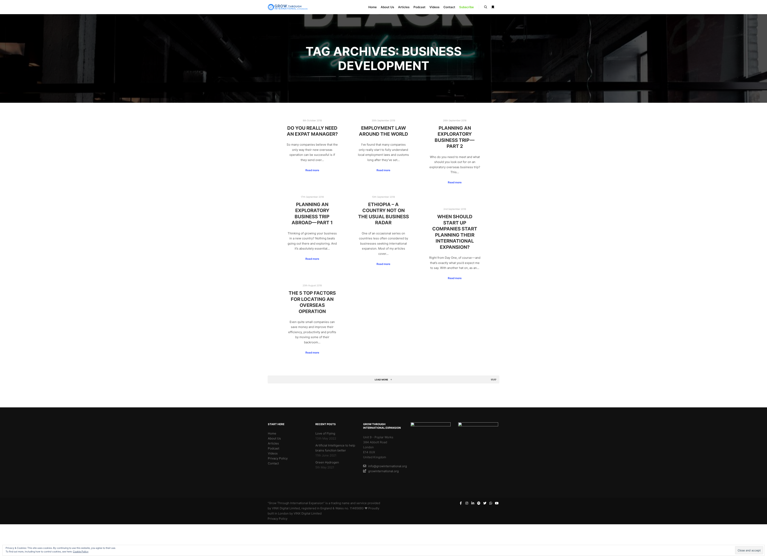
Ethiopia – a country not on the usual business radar (383, 213)
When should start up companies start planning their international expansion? (454, 232)
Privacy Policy (278, 458)
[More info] (492, 7)
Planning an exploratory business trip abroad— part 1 (312, 213)
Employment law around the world (383, 131)
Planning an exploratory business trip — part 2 (455, 137)
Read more (312, 170)
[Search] (485, 7)
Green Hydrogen (327, 462)
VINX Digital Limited (308, 513)
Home (272, 433)
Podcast (273, 448)
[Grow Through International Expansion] (288, 7)
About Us (274, 438)
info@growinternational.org (386, 466)
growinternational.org (383, 471)
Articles (273, 443)
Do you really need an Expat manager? (312, 131)
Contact (273, 463)
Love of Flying (325, 433)
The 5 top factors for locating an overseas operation (312, 302)
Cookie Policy (80, 551)
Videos (273, 453)
